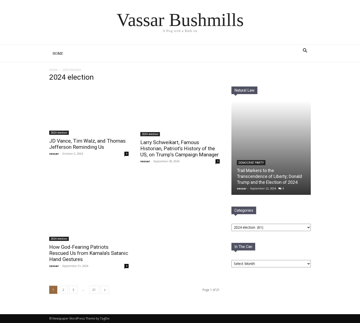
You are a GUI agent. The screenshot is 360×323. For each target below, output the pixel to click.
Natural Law (244, 90)
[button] (305, 51)
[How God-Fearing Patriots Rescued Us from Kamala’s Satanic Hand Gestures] (89, 207)
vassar (54, 153)
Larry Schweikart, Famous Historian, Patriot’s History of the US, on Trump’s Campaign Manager (179, 148)
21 (94, 290)
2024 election (59, 132)
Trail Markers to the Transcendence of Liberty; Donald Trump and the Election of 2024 (269, 176)
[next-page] (105, 290)
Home (58, 53)
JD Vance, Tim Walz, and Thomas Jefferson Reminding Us (87, 144)
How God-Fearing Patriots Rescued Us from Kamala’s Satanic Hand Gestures (88, 253)
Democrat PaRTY (251, 162)
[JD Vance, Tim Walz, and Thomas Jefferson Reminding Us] (89, 111)
